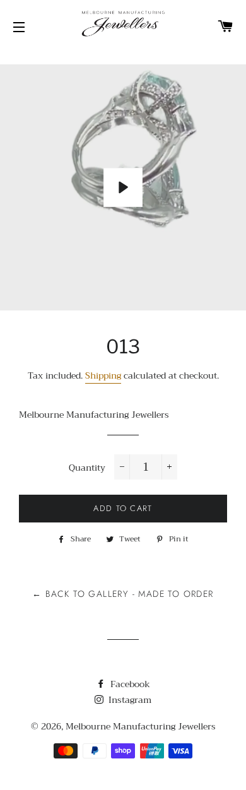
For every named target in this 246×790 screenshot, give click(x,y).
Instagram (128, 699)
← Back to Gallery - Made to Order (122, 593)
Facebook (129, 684)
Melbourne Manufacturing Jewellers (141, 726)
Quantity (87, 468)
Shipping (103, 375)
